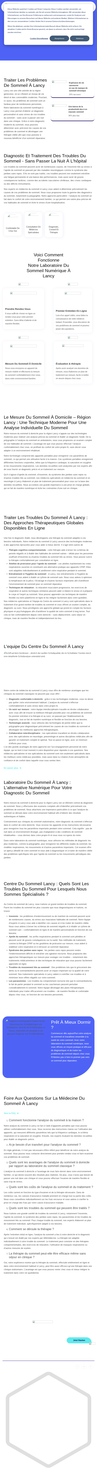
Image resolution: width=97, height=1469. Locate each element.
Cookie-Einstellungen (39, 38)
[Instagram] (77, 1366)
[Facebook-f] (90, 1366)
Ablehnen (80, 38)
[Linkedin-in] (83, 1366)
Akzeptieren (59, 38)
